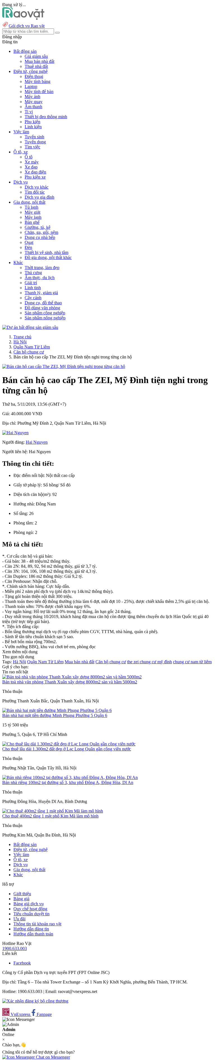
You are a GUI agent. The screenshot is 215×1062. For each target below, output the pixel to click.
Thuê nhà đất (36, 66)
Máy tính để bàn (39, 91)
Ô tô (28, 157)
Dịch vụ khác (36, 187)
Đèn (28, 247)
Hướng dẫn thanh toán (33, 934)
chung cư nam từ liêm (192, 661)
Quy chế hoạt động (30, 908)
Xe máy (32, 162)
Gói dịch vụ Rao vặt (27, 25)
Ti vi (29, 111)
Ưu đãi (19, 918)
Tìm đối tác (35, 192)
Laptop (31, 86)
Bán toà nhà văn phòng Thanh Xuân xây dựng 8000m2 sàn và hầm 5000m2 (69, 682)
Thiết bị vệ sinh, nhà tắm (46, 252)
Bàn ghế (32, 222)
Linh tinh (33, 287)
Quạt (29, 242)
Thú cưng (33, 272)
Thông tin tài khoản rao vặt (37, 923)
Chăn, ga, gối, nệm (41, 232)
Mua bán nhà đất (39, 61)
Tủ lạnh (31, 207)
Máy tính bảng (37, 81)
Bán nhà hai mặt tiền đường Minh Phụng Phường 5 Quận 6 (54, 715)
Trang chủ (22, 336)
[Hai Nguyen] (15, 432)
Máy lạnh (33, 217)
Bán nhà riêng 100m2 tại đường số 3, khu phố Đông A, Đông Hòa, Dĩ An (67, 782)
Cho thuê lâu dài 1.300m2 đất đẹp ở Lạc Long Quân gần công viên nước (66, 749)
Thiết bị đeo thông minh (46, 116)
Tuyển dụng (35, 141)
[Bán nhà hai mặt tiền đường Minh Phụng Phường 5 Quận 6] (57, 710)
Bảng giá (21, 898)
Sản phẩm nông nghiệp (45, 317)
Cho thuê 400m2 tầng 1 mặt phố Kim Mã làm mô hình (50, 816)
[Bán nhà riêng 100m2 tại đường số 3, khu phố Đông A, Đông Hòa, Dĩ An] (70, 777)
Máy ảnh (32, 96)
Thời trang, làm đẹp (42, 267)
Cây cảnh (33, 297)
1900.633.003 (14, 948)
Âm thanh (33, 106)
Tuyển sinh (34, 136)
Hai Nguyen (37, 442)
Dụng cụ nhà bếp (40, 237)
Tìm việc (32, 146)
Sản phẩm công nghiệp (45, 312)
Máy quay (34, 101)
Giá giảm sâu (36, 56)
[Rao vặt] (23, 18)
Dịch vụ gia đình (39, 197)
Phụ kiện (32, 121)
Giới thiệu (22, 893)
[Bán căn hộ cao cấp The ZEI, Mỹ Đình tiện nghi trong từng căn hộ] (63, 366)
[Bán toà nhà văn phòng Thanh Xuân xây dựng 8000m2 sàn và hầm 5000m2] (72, 676)
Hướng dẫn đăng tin (31, 928)
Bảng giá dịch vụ (28, 903)
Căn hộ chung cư (28, 352)
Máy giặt (32, 212)
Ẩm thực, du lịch (40, 277)
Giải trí (31, 282)
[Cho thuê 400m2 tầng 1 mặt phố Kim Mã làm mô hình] (52, 811)
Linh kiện (33, 126)
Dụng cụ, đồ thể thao (43, 302)
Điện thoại (34, 76)
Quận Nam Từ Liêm (31, 347)
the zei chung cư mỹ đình (149, 661)
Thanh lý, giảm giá (41, 292)
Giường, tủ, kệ (37, 227)
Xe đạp (31, 167)
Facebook (22, 963)
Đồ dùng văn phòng (42, 307)
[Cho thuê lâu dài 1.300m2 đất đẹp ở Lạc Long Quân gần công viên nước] (68, 744)
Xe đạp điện (35, 172)
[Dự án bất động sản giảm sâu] (30, 327)
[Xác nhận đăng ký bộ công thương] (35, 1001)
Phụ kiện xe (35, 177)
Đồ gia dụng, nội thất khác (48, 257)
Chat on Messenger (52, 1057)
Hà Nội (20, 341)
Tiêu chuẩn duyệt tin (31, 913)
